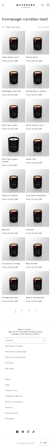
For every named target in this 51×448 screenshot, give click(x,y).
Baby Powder (32, 264)
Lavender (30, 230)
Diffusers (9, 363)
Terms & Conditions (14, 402)
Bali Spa (5, 230)
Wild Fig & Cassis (10, 125)
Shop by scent (11, 413)
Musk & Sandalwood (35, 298)
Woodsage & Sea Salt (11, 91)
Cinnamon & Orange (11, 264)
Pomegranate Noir (10, 298)
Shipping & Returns (14, 396)
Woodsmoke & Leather (36, 91)
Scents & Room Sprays (15, 357)
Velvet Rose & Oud (10, 57)
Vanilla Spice (32, 57)
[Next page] (35, 310)
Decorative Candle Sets (15, 352)
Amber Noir (31, 159)
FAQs (7, 385)
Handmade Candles (14, 346)
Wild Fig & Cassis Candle (10, 160)
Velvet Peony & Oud (35, 125)
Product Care (11, 390)
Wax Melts (9, 369)
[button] (3, 5)
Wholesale (9, 419)
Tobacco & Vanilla (10, 195)
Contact (8, 407)
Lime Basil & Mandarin (36, 195)
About (7, 379)
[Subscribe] (43, 340)
